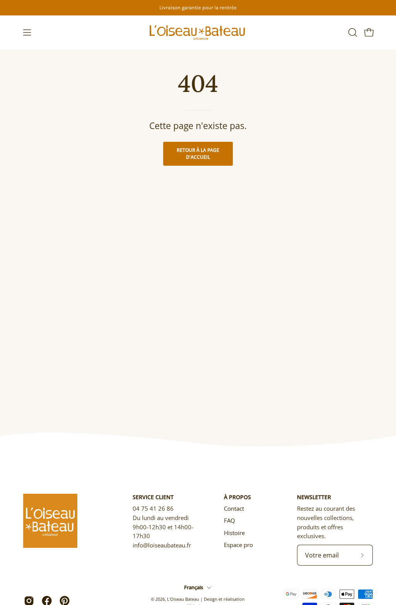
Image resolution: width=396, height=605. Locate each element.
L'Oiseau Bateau (183, 599)
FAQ (229, 520)
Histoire (234, 533)
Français (193, 587)
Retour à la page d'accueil (198, 153)
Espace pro (238, 545)
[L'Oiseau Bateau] (198, 32)
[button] (351, 32)
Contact (234, 508)
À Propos (237, 497)
